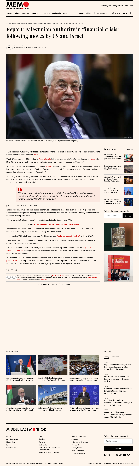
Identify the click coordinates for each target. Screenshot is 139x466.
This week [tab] (115, 357)
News (9, 13)
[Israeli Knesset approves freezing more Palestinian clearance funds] (84, 365)
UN (79, 23)
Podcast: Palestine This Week (49, 452)
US (82, 23)
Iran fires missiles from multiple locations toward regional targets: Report (118, 390)
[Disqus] (53, 313)
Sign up (128, 216)
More (65, 13)
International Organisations (33, 23)
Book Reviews (11, 448)
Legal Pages (48, 463)
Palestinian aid (45, 159)
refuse (92, 159)
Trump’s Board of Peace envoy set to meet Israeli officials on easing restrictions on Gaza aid (84, 409)
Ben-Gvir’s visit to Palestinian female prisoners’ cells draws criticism (116, 378)
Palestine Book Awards (80, 442)
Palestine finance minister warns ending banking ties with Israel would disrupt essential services (20, 409)
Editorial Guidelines (79, 436)
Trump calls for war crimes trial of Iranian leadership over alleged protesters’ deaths (113, 201)
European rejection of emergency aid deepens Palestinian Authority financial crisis (20, 379)
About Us (75, 439)
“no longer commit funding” (68, 236)
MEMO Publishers (78, 450)
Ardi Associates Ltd (126, 463)
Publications (45, 13)
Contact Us (76, 445)
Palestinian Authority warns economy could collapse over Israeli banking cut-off (50, 409)
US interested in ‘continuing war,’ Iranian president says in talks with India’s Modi (113, 157)
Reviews (25, 13)
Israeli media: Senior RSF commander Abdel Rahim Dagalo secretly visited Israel (118, 402)
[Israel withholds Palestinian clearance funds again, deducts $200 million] (52, 365)
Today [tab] (106, 357)
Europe (8, 445)
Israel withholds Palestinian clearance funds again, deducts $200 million (51, 379)
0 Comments (18, 48)
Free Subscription (103, 13)
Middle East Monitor (58, 276)
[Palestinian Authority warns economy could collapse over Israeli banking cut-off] (52, 395)
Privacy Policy (77, 448)
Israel (49, 23)
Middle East (58, 23)
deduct (49, 166)
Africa (8, 436)
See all (130, 149)
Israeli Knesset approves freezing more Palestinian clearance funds (84, 379)
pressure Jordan (13, 261)
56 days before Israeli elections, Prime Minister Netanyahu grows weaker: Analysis (113, 179)
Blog (40, 436)
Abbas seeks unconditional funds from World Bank (56, 224)
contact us (43, 279)
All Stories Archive (78, 453)
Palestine (73, 23)
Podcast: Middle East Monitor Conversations (49, 448)
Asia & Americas (13, 23)
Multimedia (56, 13)
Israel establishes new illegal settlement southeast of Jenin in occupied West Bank (112, 168)
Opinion (17, 13)
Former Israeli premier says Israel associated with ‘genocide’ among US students (118, 414)
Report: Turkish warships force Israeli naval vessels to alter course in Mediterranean (117, 367)
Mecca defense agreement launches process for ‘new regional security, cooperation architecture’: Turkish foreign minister (112, 190)
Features (34, 13)
